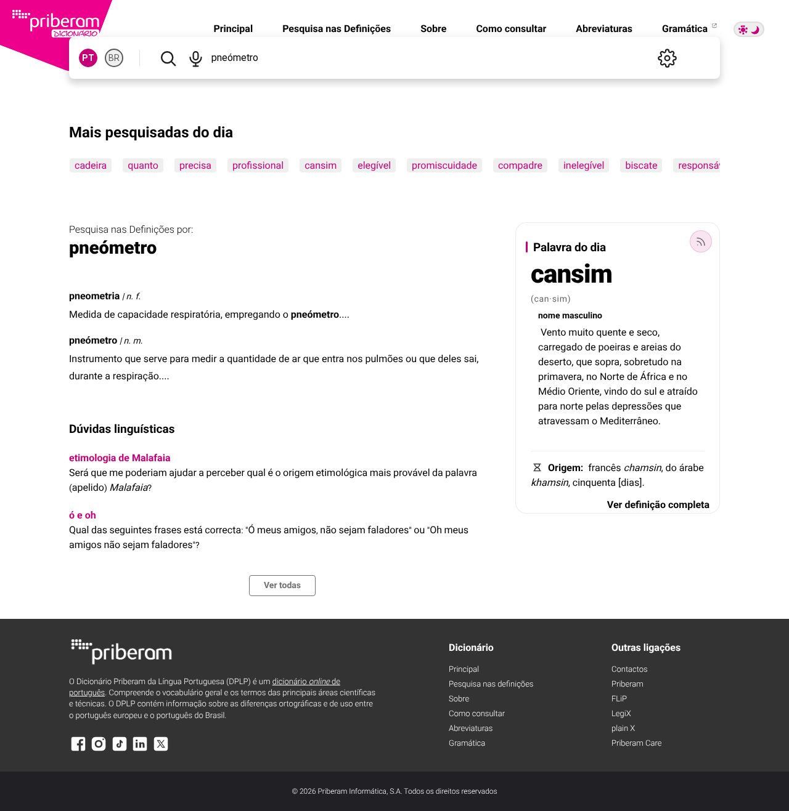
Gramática (686, 28)
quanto (143, 165)
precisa (195, 165)
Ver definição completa (658, 504)
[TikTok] (119, 750)
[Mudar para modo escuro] (749, 29)
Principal (233, 28)
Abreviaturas (604, 28)
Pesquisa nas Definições (336, 28)
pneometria (94, 296)
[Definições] (667, 57)
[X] (161, 750)
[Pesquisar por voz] (196, 57)
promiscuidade (444, 165)
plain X (623, 728)
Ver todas (282, 586)
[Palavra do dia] (701, 241)
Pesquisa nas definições (491, 684)
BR (114, 58)
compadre (520, 165)
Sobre (433, 28)
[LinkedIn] (140, 750)
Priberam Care (636, 743)
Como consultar (511, 28)
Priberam (627, 684)
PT (88, 58)
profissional (258, 165)
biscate (641, 165)
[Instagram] (98, 750)
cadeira (91, 165)
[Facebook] (78, 750)
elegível (374, 165)
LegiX (621, 714)
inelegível (584, 165)
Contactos (629, 669)
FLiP (619, 699)
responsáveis (707, 165)
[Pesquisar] (168, 57)
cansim (321, 165)
